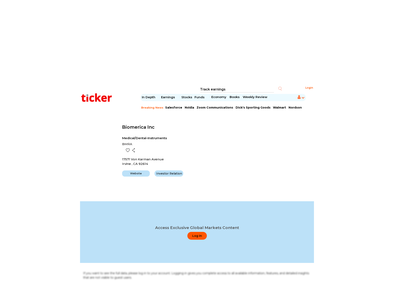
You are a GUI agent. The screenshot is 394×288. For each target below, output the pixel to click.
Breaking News (152, 107)
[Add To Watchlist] (128, 150)
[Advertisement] (197, 43)
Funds (200, 97)
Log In (197, 236)
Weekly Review (255, 97)
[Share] (133, 150)
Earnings (168, 97)
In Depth (148, 97)
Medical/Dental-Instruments (144, 138)
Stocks (186, 97)
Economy (218, 97)
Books (234, 97)
